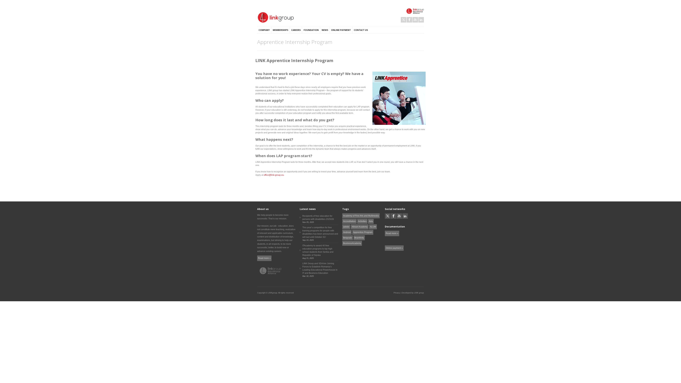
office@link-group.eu (274, 175)
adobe (346, 227)
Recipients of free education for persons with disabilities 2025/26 (318, 217)
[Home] (275, 17)
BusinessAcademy (352, 243)
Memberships (280, 30)
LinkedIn (421, 20)
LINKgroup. (273, 293)
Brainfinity (359, 238)
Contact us (361, 30)
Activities (362, 221)
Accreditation (349, 221)
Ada (371, 221)
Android (347, 232)
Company (264, 30)
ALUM (373, 227)
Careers (296, 30)
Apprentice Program (362, 232)
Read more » (264, 258)
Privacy (397, 293)
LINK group (419, 293)
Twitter (403, 20)
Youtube (415, 20)
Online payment (341, 30)
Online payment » (394, 248)
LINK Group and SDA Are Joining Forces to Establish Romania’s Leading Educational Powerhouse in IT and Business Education (319, 268)
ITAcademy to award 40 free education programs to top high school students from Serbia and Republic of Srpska (317, 250)
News (325, 30)
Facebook (409, 20)
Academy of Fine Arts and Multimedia (361, 216)
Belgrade (347, 238)
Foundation (311, 30)
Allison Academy (360, 227)
